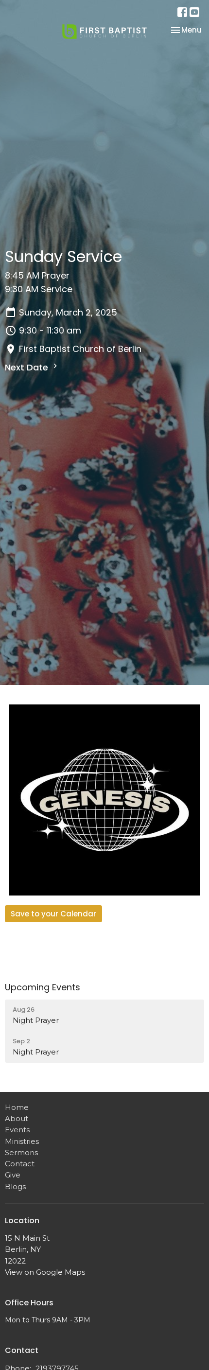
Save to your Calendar (53, 914)
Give (12, 1174)
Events (17, 1129)
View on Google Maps (45, 1272)
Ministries (22, 1141)
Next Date (28, 367)
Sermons (21, 1152)
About (16, 1118)
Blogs (15, 1186)
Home (17, 1107)
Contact (20, 1163)
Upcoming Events (42, 987)
